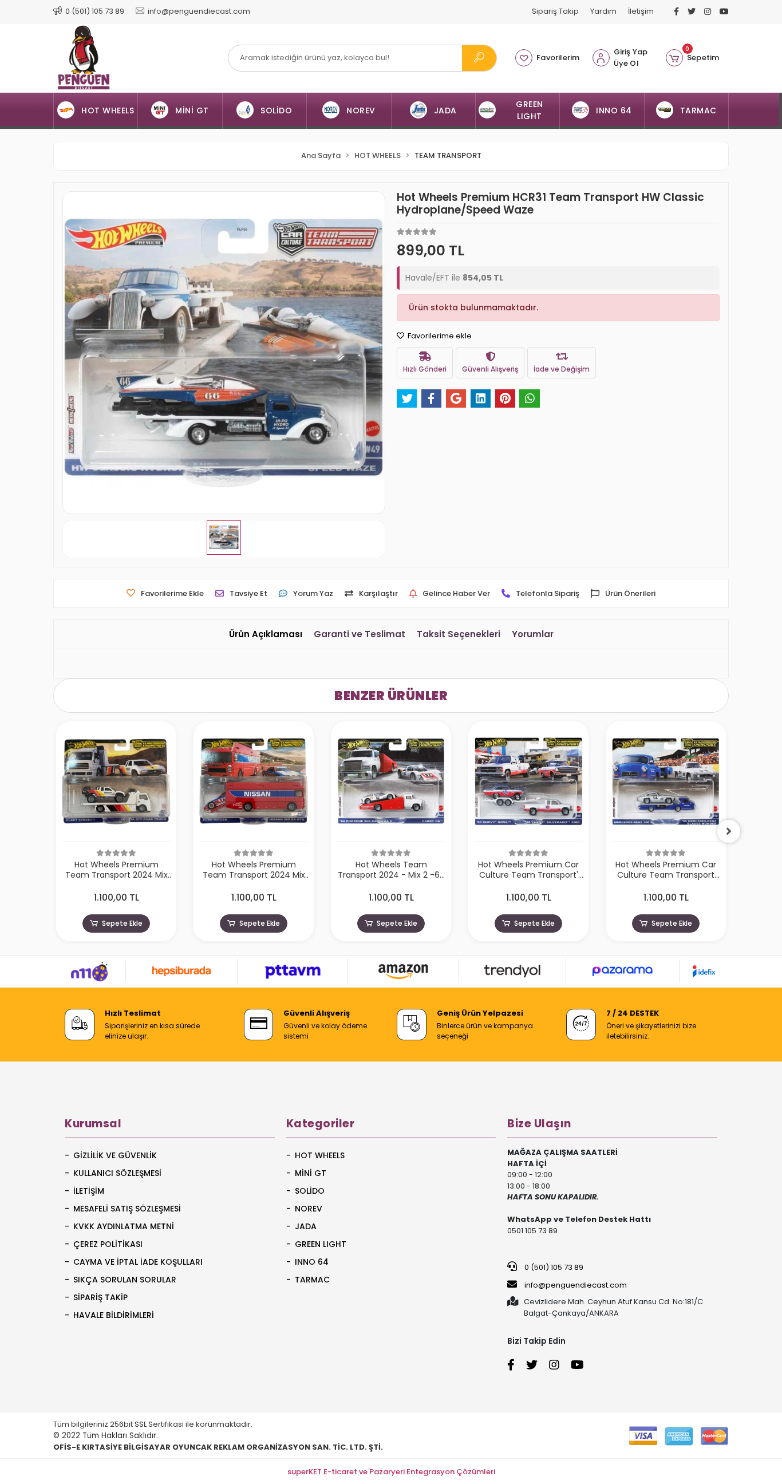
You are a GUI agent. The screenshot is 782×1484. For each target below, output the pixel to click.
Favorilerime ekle (439, 335)
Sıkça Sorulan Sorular (124, 1279)
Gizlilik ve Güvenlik (115, 1155)
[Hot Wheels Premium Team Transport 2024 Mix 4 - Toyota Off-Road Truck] (116, 784)
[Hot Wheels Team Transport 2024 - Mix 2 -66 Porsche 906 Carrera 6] (391, 784)
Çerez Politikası (108, 1244)
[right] (728, 831)
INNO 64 (312, 1262)
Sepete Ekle (122, 923)
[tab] (265, 634)
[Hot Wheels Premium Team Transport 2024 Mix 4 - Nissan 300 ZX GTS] (253, 784)
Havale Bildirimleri (113, 1315)
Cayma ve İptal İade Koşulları (138, 1262)
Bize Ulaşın (539, 1123)
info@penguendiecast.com (575, 1285)
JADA (306, 1226)
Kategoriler (320, 1123)
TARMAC (312, 1279)
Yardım (603, 11)
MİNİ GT (310, 1173)
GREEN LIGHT (320, 1244)
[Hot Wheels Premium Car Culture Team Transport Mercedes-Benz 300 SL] (665, 784)
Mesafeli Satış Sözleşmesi (127, 1208)
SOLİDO (310, 1191)
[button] (692, 57)
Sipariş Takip (555, 11)
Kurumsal (93, 1123)
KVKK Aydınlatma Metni (123, 1226)
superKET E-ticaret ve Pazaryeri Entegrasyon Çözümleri (391, 1471)
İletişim (641, 11)
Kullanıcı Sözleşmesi (117, 1173)
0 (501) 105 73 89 (553, 1267)
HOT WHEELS (320, 1155)
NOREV (308, 1208)
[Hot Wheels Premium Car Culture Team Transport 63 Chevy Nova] (528, 784)
